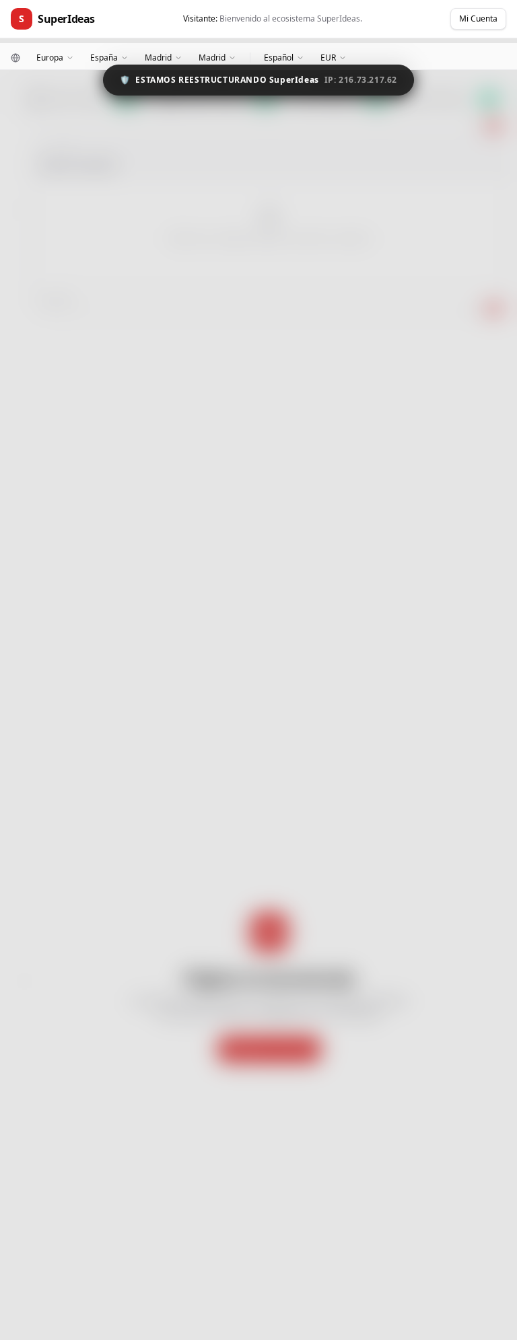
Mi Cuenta (478, 18)
